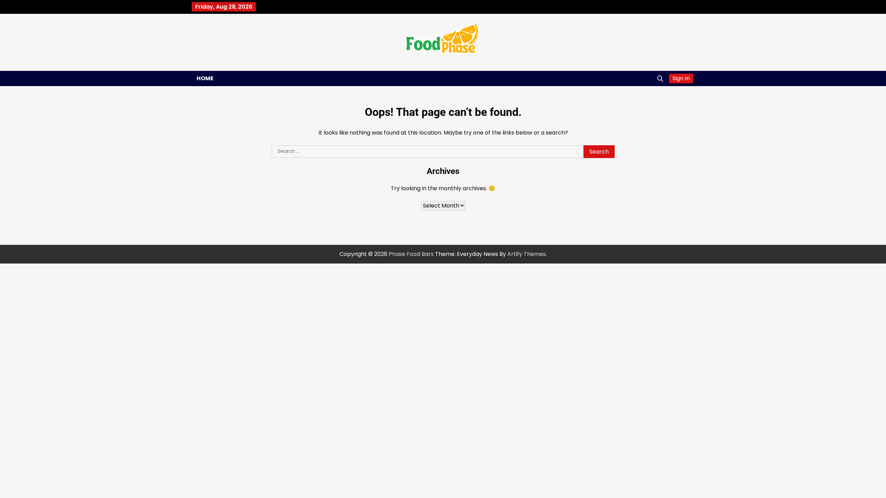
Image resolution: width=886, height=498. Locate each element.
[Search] (660, 78)
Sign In (681, 78)
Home (205, 78)
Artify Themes (526, 254)
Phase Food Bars (411, 254)
